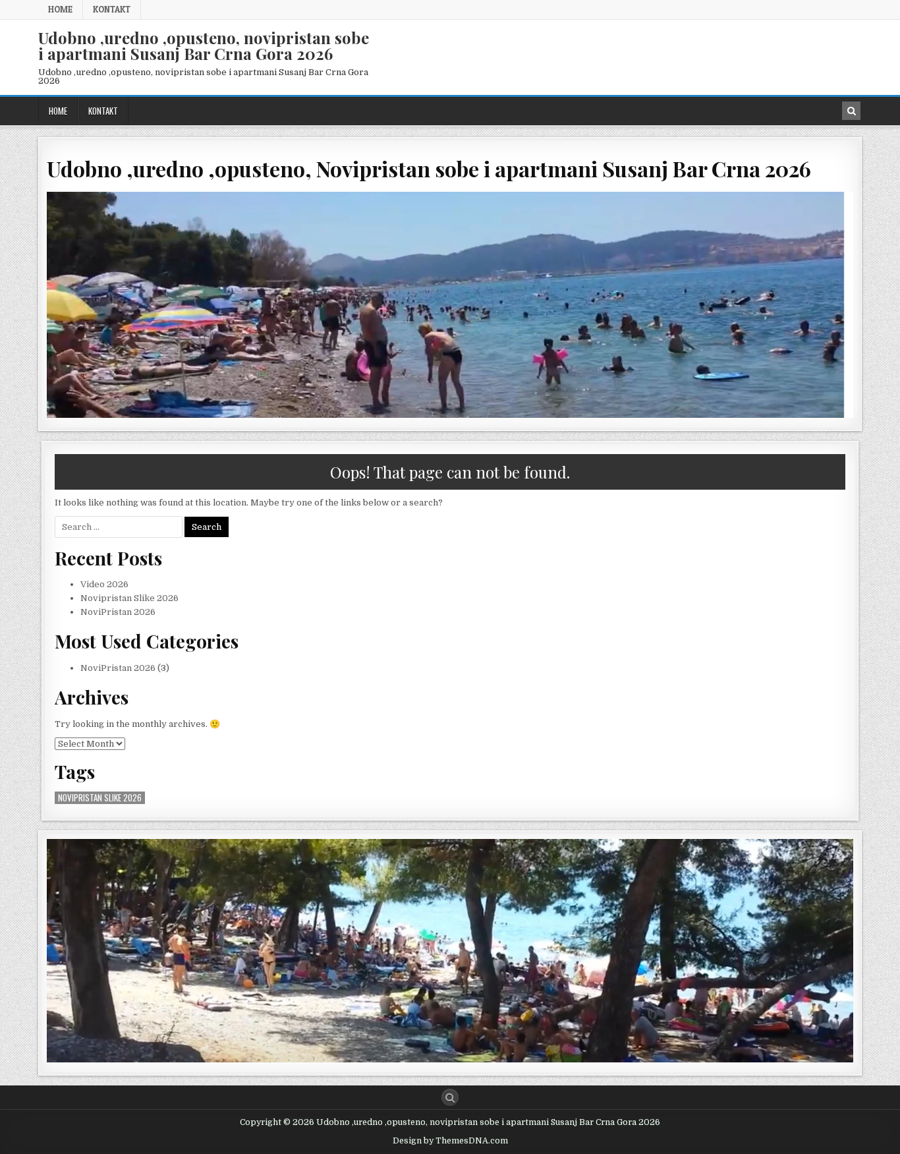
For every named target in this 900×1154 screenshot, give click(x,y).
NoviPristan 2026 (117, 612)
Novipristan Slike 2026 (129, 598)
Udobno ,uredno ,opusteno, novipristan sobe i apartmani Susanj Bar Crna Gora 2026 (203, 45)
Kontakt (111, 9)
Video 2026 (104, 584)
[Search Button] (450, 1097)
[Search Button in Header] (851, 110)
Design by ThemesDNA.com (450, 1140)
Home (60, 9)
